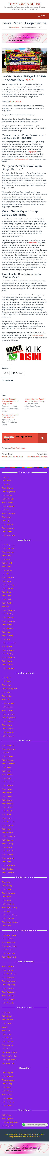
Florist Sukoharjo (7, 499)
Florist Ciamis (6, 678)
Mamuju (4, 1027)
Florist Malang (7, 796)
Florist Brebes (6, 510)
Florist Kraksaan (7, 840)
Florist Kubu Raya (8, 988)
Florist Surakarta (7, 664)
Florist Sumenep (7, 854)
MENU (43, 16)
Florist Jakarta (7, 532)
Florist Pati (5, 477)
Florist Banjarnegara (9, 545)
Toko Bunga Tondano (9, 1059)
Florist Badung (7, 1084)
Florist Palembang (8, 918)
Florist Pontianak (7, 970)
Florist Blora (6, 484)
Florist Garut (6, 699)
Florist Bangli (6, 1087)
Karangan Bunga (16, 101)
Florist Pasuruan (7, 825)
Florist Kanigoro (7, 756)
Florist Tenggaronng (8, 992)
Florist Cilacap (7, 495)
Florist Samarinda (8, 977)
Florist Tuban (6, 861)
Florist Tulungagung (8, 865)
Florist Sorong (6, 1115)
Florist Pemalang (7, 617)
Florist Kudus (6, 599)
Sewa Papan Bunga (18, 448)
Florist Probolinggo (8, 836)
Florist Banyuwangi (8, 749)
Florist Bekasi (6, 685)
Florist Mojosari (7, 807)
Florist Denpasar (7, 1076)
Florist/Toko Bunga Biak (10, 1122)
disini (30, 80)
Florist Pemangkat (8, 1003)
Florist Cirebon (7, 696)
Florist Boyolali (7, 563)
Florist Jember (7, 771)
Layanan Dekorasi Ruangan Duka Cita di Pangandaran (10, 401)
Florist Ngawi (6, 814)
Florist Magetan (7, 792)
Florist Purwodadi (8, 577)
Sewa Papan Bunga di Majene (37, 455)
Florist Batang (6, 555)
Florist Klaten (6, 595)
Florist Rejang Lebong (9, 907)
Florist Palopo (6, 1034)
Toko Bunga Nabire (8, 1126)
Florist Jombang (7, 774)
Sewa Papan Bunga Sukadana (12, 455)
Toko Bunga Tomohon (9, 1056)
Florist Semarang (8, 528)
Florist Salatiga (7, 661)
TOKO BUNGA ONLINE (24, 4)
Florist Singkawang (8, 985)
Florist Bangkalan (8, 745)
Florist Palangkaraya (9, 974)
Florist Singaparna (8, 736)
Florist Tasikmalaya (8, 535)
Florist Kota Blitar (8, 872)
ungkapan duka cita (21, 159)
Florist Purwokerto (8, 548)
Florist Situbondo (7, 851)
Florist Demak (6, 574)
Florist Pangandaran (9, 492)
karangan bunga (37, 335)
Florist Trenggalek (8, 506)
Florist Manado (7, 1023)
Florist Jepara (6, 581)
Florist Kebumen (7, 488)
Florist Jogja (6, 521)
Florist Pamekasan (8, 822)
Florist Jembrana (7, 1098)
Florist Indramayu (8, 703)
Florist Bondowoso (8, 763)
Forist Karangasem (8, 1080)
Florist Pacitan (7, 818)
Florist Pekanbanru (8, 893)
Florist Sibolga (7, 950)
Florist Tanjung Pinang (9, 915)
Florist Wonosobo (8, 650)
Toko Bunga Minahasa (9, 1052)
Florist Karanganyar (8, 513)
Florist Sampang (7, 843)
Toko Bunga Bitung (8, 1063)
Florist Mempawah (8, 999)
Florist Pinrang (7, 1038)
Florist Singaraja (7, 1073)
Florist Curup (6, 900)
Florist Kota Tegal (8, 668)
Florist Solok (6, 882)
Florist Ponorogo (7, 832)
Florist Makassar (7, 1019)
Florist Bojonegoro (8, 760)
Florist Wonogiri (7, 646)
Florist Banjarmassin (9, 981)
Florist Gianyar (7, 1094)
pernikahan (33, 242)
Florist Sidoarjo (7, 847)
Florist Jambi (6, 889)
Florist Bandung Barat (9, 689)
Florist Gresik (6, 767)
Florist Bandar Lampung (10, 922)
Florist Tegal (6, 639)
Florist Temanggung (8, 643)
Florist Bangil (6, 829)
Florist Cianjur (6, 692)
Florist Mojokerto (7, 803)
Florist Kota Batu (7, 869)
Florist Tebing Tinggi (9, 957)
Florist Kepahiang (8, 904)
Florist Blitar (6, 753)
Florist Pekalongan (8, 610)
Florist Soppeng (7, 1045)
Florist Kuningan (7, 710)
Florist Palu (6, 1012)
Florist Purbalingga (8, 621)
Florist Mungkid (7, 603)
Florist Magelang (7, 614)
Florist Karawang (7, 707)
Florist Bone (6, 1030)
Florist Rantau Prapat (9, 946)
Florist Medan (6, 897)
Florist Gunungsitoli (8, 942)
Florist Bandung (7, 524)
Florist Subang (7, 725)
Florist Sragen (6, 632)
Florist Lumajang (7, 785)
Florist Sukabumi (7, 729)
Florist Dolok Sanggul (9, 935)
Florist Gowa (6, 1049)
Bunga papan (32, 151)
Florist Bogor (6, 517)
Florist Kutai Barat (8, 995)
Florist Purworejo (7, 624)
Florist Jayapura (7, 1118)
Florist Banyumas (8, 552)
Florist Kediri (6, 778)
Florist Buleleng (7, 1091)
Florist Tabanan (7, 1105)
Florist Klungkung (8, 1102)
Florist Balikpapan (8, 966)
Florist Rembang (7, 628)
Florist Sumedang (8, 732)
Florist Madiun (7, 481)
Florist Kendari (7, 1016)
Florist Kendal (6, 592)
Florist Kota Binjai (8, 939)
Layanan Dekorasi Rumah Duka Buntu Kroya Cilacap (34, 400)
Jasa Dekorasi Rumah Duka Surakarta (10, 416)
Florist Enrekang (7, 1041)
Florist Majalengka (8, 714)
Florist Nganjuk (7, 811)
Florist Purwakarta (8, 721)
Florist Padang (7, 886)
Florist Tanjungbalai (8, 953)
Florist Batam (6, 911)
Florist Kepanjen (7, 800)
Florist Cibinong (7, 502)
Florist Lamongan (8, 782)
